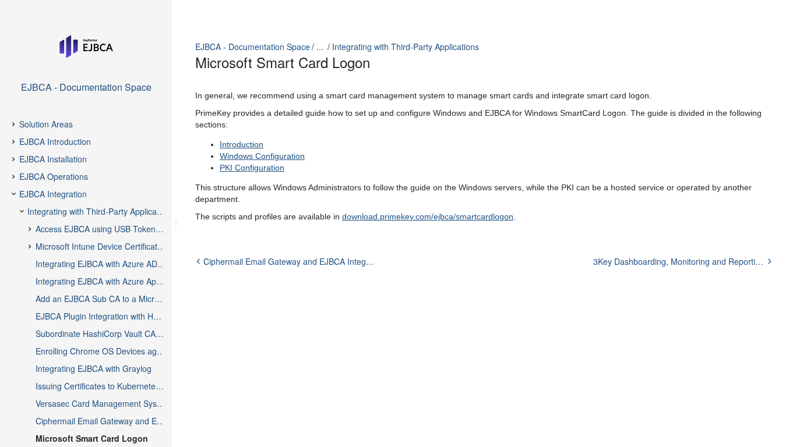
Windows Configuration (262, 156)
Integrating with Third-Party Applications (405, 46)
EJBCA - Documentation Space (252, 46)
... (319, 46)
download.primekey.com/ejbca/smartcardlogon (427, 216)
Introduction (241, 144)
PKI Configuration (252, 167)
